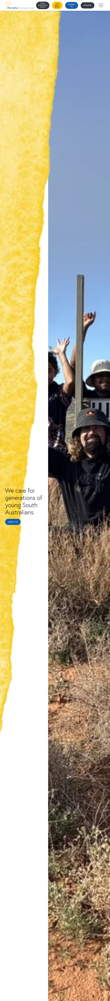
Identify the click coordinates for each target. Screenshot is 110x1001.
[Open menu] (101, 5)
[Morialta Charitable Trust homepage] (19, 5)
